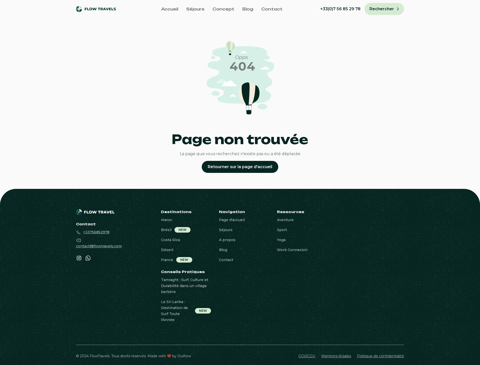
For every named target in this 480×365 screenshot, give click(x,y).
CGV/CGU (306, 356)
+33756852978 (96, 232)
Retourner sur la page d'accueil (240, 166)
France (167, 260)
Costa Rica (170, 240)
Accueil (169, 8)
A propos (227, 240)
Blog (247, 8)
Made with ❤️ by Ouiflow (169, 356)
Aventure (285, 220)
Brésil (166, 230)
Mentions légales (336, 356)
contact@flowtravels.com (99, 246)
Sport (282, 230)
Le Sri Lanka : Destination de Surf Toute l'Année (174, 311)
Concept (223, 8)
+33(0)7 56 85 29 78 (340, 8)
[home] (99, 9)
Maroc (166, 220)
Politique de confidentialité (380, 356)
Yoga (281, 240)
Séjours (195, 8)
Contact (271, 8)
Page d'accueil (232, 220)
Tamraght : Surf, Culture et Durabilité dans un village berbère (184, 286)
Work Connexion (292, 250)
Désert (167, 250)
